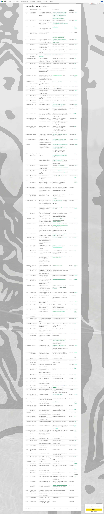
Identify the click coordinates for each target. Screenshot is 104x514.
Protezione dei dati (64, 508)
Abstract (76, 75)
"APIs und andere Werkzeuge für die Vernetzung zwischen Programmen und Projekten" (60, 155)
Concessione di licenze (74, 508)
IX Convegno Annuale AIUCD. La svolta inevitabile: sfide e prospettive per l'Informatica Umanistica (59, 220)
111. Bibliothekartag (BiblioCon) (58, 54)
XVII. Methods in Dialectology (57, 75)
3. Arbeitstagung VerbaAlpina (57, 81)
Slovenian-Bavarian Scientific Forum (59, 175)
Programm (62, 183)
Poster (76, 218)
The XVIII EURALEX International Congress (60, 333)
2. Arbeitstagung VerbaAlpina (57, 265)
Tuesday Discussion (56, 86)
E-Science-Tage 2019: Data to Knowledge (59, 279)
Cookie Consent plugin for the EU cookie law (94, 511)
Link (57, 428)
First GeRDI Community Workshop (58, 314)
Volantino (76, 474)
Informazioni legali (57, 508)
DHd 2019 (54, 285)
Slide (75, 27)
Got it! (93, 509)
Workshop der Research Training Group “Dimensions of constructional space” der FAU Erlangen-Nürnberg (60, 41)
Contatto (68, 508)
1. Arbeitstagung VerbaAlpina (57, 394)
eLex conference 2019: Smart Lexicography (60, 237)
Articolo (76, 12)
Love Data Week (55, 27)
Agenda (65, 110)
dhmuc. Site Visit (55, 401)
